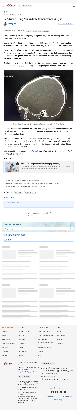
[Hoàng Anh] (5, 24)
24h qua (60, 344)
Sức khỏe (9, 12)
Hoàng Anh (12, 24)
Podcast (60, 340)
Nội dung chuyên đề (44, 348)
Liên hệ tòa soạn (24, 376)
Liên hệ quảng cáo (48, 363)
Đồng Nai (18, 192)
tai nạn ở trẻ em (30, 192)
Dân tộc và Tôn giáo (8, 344)
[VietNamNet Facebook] (52, 393)
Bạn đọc (20, 356)
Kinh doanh (6, 340)
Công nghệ (21, 340)
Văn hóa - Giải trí (23, 332)
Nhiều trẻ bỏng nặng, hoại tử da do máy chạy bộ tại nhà (25, 186)
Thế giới (5, 356)
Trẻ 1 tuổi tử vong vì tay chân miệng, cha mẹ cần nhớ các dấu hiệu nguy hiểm (33, 183)
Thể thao (5, 348)
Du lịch (20, 348)
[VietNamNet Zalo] (65, 393)
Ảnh (58, 328)
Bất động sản (22, 352)
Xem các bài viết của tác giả (65, 24)
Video (59, 332)
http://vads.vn (50, 376)
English (40, 352)
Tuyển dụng (58, 400)
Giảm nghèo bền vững (45, 336)
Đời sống (21, 328)
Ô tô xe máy (22, 344)
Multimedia (61, 336)
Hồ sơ (40, 356)
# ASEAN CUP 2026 (24, 6)
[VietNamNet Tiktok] (60, 393)
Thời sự (4, 336)
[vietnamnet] (11, 7)
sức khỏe (35, 151)
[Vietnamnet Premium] (8, 328)
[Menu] (3, 6)
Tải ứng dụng (49, 396)
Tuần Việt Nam (43, 328)
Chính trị (5, 332)
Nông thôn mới (43, 340)
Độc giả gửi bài (67, 396)
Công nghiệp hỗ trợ (44, 332)
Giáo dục (5, 352)
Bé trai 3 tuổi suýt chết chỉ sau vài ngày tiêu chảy (40, 164)
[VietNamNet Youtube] (56, 393)
